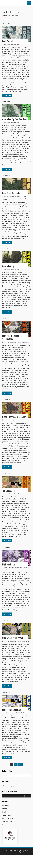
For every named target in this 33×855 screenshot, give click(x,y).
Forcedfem (24, 567)
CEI (7, 196)
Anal (5, 196)
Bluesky (4, 809)
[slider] (28, 795)
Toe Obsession (8, 490)
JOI (30, 342)
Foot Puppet (7, 41)
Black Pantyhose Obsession (14, 417)
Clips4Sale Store (7, 818)
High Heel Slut (8, 564)
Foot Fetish (17, 44)
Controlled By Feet (10, 266)
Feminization (17, 567)
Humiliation (10, 198)
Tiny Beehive (6, 815)
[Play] (4, 796)
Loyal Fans (5, 805)
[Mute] (24, 796)
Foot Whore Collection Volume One (12, 337)
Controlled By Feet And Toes (14, 119)
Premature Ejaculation (20, 198)
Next (20, 764)
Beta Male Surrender (11, 193)
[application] (16, 795)
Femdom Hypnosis (9, 44)
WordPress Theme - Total (11, 852)
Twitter (4, 825)
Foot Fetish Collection (11, 709)
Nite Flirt (5, 812)
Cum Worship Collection (12, 638)
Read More (7, 95)
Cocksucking (12, 196)
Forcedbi (4, 198)
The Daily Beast (7, 822)
